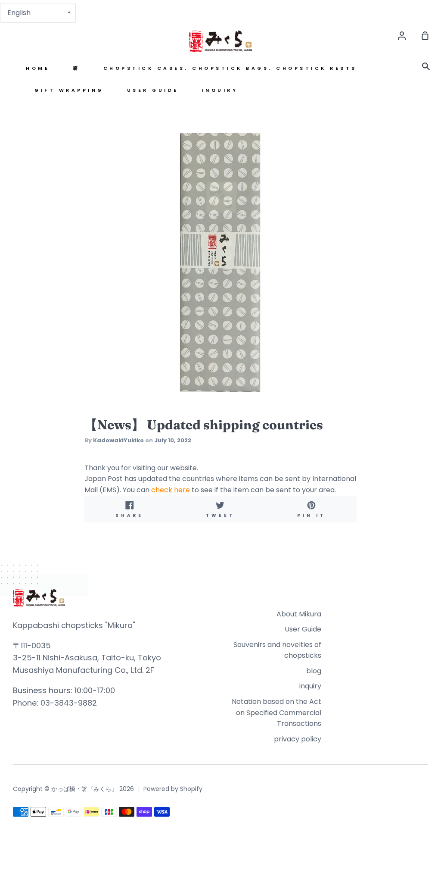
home (38, 68)
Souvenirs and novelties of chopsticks (277, 650)
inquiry (220, 90)
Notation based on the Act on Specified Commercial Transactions (276, 712)
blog (313, 671)
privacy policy (297, 739)
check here (170, 490)
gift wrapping (69, 90)
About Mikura (298, 614)
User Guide (153, 90)
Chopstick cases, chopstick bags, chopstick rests (230, 68)
